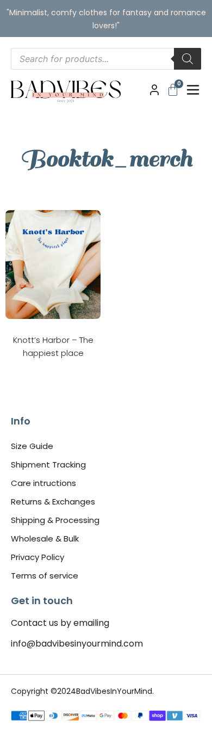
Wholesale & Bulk (45, 538)
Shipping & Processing (55, 520)
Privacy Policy (37, 557)
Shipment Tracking (48, 464)
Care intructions (43, 483)
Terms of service (44, 575)
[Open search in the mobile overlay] (106, 59)
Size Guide (32, 446)
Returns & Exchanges (53, 501)
